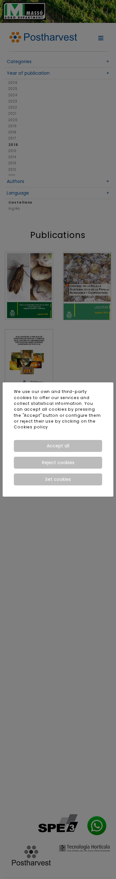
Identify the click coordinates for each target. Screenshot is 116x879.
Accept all (58, 446)
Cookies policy (31, 427)
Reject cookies (58, 462)
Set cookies (58, 479)
